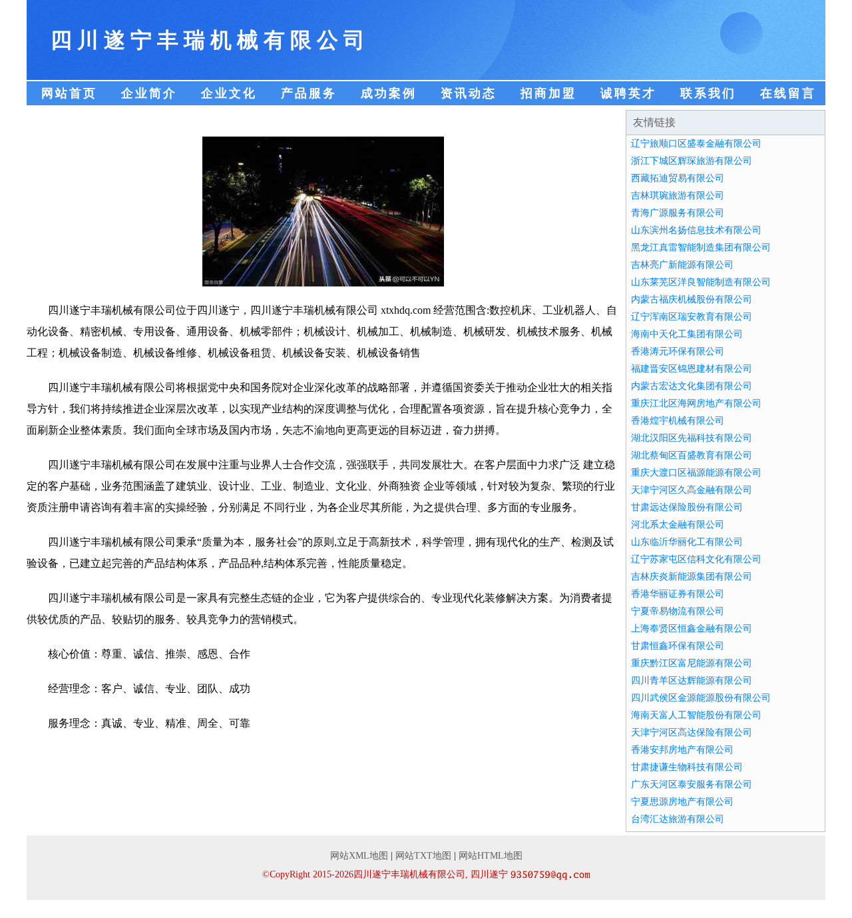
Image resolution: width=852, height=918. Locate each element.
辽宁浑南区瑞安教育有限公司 (691, 317)
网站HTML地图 (491, 856)
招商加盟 (548, 93)
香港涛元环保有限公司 (677, 351)
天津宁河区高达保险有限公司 (691, 732)
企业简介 (149, 93)
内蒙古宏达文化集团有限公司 (691, 386)
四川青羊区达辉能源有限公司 (691, 681)
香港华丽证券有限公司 (677, 594)
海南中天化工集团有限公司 (687, 334)
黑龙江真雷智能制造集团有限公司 (701, 247)
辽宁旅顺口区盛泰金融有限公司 (696, 144)
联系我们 (708, 93)
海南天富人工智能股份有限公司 (696, 715)
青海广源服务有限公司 (677, 213)
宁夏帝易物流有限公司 (677, 611)
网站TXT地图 (423, 856)
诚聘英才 (628, 93)
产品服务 (309, 93)
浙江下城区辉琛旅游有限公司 (691, 161)
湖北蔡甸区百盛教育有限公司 (691, 455)
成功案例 (389, 93)
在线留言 (788, 93)
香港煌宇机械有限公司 (677, 421)
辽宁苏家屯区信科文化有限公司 (696, 559)
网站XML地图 (359, 856)
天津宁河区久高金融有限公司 (691, 490)
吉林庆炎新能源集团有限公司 (691, 577)
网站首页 (69, 93)
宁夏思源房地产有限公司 (682, 802)
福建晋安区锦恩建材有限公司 (691, 369)
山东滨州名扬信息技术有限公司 (696, 230)
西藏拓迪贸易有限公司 (677, 178)
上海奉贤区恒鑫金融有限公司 (691, 629)
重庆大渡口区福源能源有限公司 (696, 473)
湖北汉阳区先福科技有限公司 (691, 438)
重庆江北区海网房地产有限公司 (696, 403)
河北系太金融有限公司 (677, 525)
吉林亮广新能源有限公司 (682, 265)
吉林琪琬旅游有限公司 (677, 196)
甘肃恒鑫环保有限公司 (677, 646)
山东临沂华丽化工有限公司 (687, 542)
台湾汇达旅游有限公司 (677, 819)
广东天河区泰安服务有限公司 (691, 784)
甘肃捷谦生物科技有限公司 (687, 767)
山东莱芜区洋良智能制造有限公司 (701, 282)
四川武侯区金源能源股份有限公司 (701, 698)
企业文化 (229, 93)
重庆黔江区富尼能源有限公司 (691, 663)
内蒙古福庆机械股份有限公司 (691, 299)
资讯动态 (469, 93)
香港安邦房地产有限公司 (682, 750)
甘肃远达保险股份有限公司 (687, 507)
